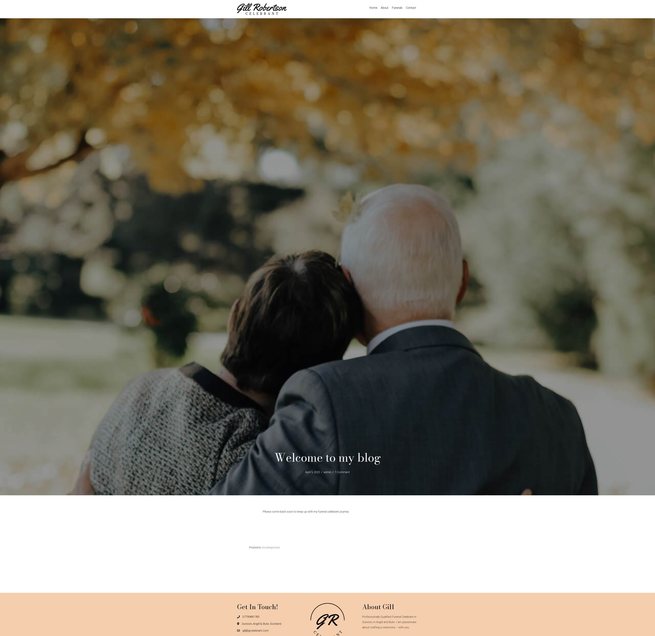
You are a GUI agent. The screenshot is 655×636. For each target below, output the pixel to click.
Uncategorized (271, 547)
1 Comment (342, 472)
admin (327, 472)
